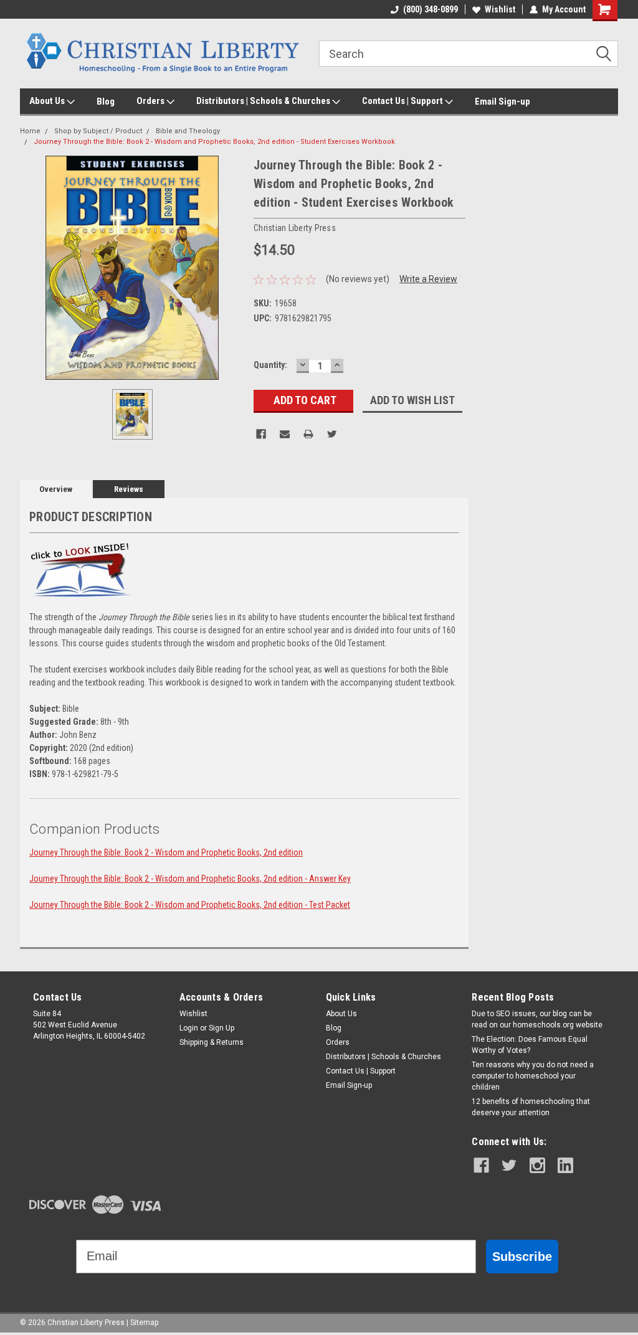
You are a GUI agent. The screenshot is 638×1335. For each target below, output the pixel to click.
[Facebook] (261, 434)
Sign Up (221, 1028)
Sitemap (144, 1322)
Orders (151, 100)
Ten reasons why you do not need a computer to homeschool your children (533, 1076)
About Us (48, 100)
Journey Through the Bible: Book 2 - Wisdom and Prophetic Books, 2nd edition (166, 852)
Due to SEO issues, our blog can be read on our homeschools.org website (537, 1019)
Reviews (128, 489)
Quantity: (270, 365)
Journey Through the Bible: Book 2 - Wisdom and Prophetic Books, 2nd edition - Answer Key (190, 879)
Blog (106, 101)
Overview (55, 489)
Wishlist (500, 9)
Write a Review (428, 279)
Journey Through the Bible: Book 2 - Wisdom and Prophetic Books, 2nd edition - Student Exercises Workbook (214, 142)
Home (30, 131)
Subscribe (522, 1256)
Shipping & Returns (211, 1042)
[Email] (285, 434)
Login (188, 1028)
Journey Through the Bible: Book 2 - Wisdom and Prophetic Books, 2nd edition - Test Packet (189, 905)
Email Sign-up (502, 101)
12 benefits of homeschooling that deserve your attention (531, 1107)
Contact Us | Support (403, 100)
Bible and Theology (188, 131)
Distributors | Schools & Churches (264, 100)
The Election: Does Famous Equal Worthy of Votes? (530, 1045)
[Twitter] (332, 434)
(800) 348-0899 (430, 9)
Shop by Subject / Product (98, 131)
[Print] (308, 434)
